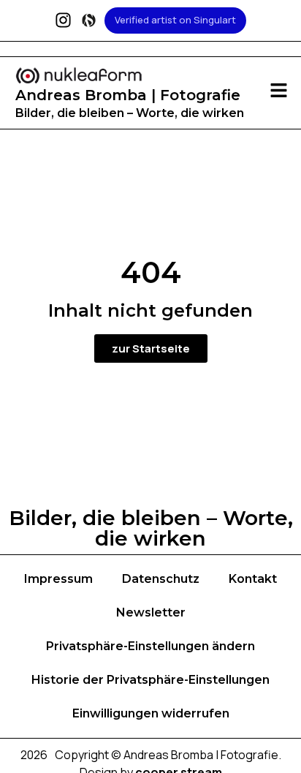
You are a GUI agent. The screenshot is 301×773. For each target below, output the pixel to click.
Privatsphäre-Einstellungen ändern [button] (150, 646)
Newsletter (151, 612)
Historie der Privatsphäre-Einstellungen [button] (150, 680)
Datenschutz (160, 579)
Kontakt (253, 579)
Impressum (58, 579)
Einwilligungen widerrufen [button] (150, 713)
